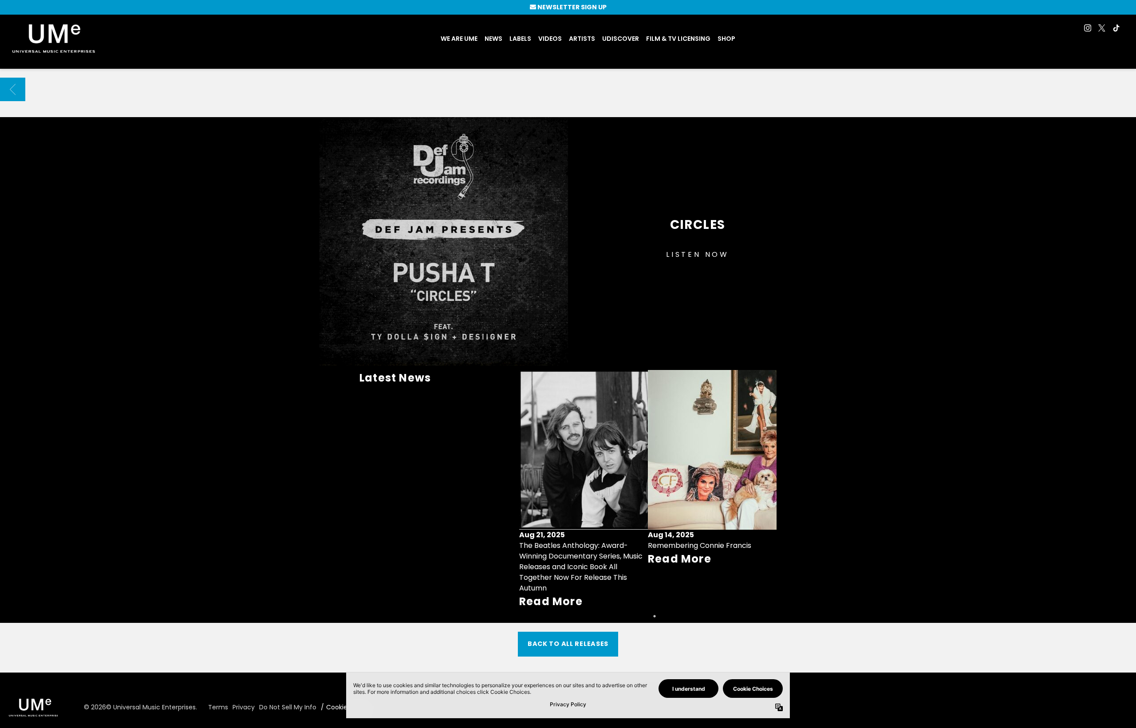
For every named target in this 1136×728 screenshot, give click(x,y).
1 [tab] (641, 616)
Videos (550, 38)
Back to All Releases (568, 643)
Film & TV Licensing (678, 38)
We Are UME (459, 38)
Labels (520, 38)
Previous (529, 489)
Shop (726, 38)
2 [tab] (654, 616)
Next (766, 489)
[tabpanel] (583, 490)
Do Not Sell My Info (287, 707)
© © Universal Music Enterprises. (140, 707)
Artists (582, 38)
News (493, 38)
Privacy (244, 707)
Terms (218, 707)
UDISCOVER (620, 38)
